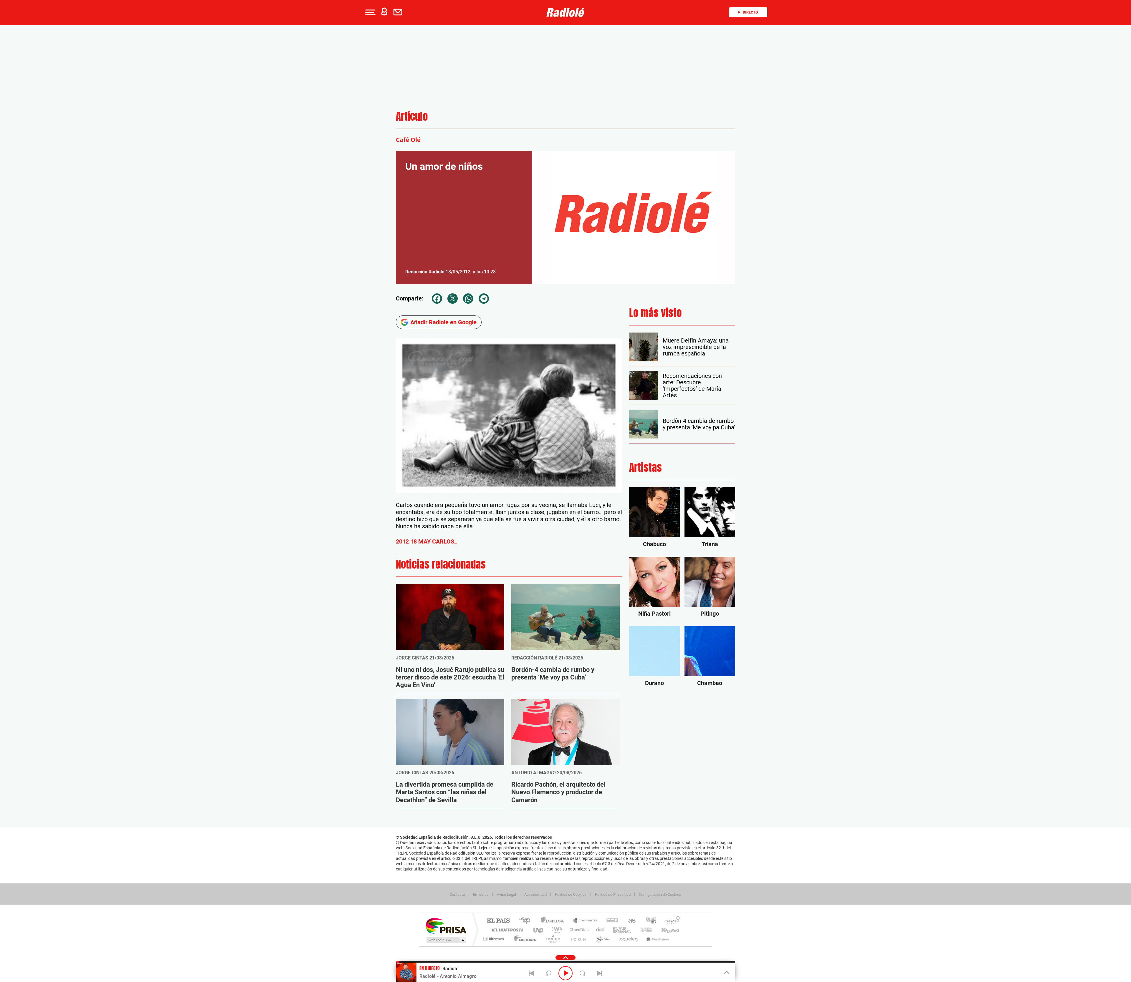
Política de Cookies (571, 894)
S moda (602, 938)
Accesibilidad (535, 894)
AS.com (629, 921)
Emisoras (481, 894)
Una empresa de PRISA (446, 925)
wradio (555, 929)
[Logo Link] (565, 12)
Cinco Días (578, 929)
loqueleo (628, 938)
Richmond (494, 938)
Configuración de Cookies (660, 894)
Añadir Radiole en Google (443, 322)
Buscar (77, 49)
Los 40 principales (526, 921)
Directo (750, 12)
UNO (538, 929)
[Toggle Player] (726, 972)
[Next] (599, 973)
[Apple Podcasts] (19, 173)
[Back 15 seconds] (548, 973)
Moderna (523, 938)
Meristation (657, 938)
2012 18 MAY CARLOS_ (426, 541)
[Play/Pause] (565, 973)
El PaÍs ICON (578, 938)
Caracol (670, 921)
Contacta (457, 894)
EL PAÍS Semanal (622, 929)
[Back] (532, 973)
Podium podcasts (552, 938)
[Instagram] (6, 173)
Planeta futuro (643, 929)
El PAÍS (498, 921)
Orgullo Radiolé (55, 112)
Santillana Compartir (585, 921)
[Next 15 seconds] (583, 973)
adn (648, 921)
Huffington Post (506, 929)
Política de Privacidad (613, 894)
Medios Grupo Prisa (446, 939)
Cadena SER (610, 921)
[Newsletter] (399, 12)
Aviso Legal (506, 894)
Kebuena (665, 929)
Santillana (554, 921)
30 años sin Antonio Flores (65, 100)
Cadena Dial (600, 929)
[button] (370, 12)
